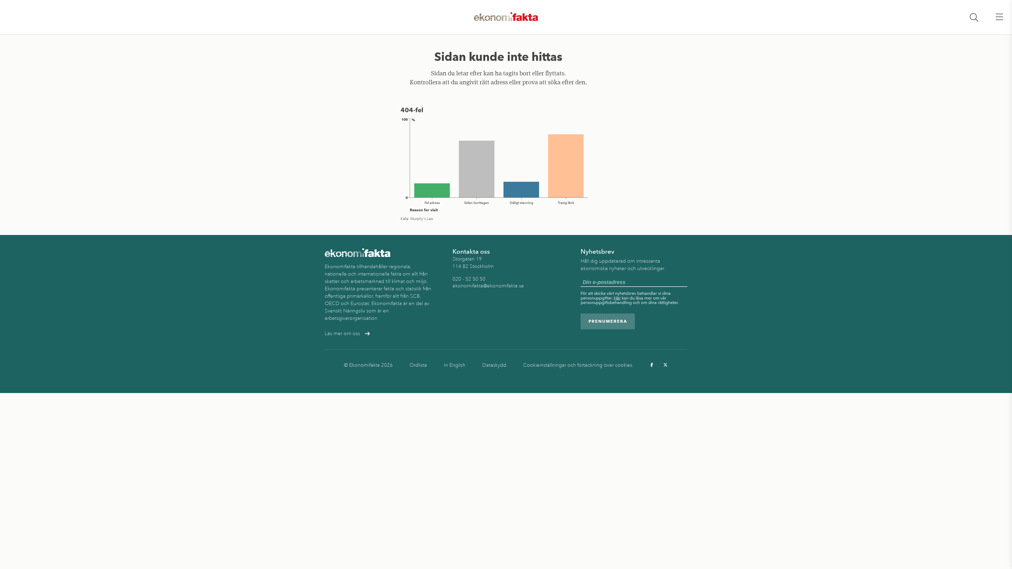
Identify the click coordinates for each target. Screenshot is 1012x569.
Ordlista (418, 365)
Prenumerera (607, 321)
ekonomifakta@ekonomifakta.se (488, 286)
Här (617, 298)
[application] (498, 164)
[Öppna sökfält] (974, 17)
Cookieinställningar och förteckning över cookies (577, 365)
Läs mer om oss (342, 333)
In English (454, 365)
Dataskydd (494, 365)
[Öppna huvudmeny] (999, 17)
